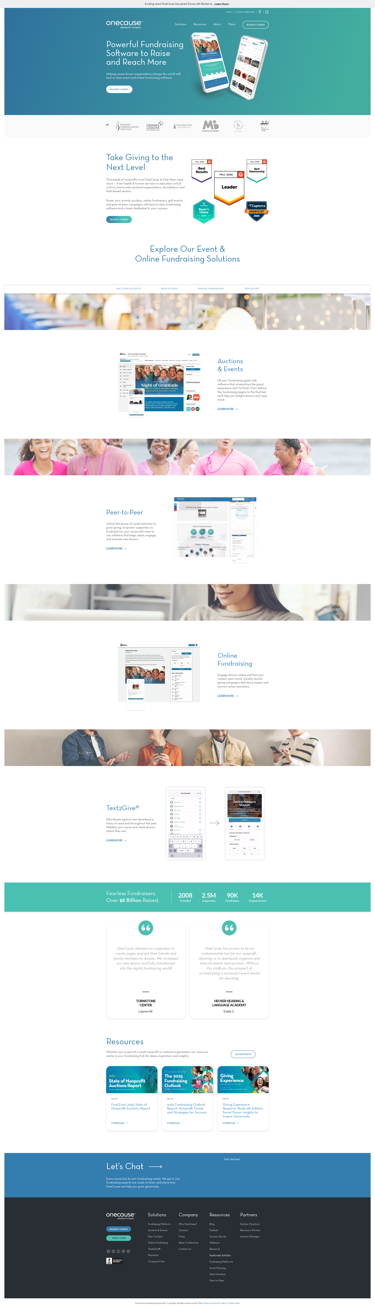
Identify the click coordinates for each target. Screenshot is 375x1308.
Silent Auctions (217, 1274)
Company (188, 1215)
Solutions (180, 24)
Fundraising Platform (159, 1224)
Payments (153, 1255)
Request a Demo (256, 24)
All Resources (243, 1054)
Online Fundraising (211, 288)
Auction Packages (249, 1236)
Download (117, 1123)
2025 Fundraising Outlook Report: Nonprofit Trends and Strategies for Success (186, 1108)
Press (182, 1236)
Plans (231, 24)
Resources (200, 24)
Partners (248, 1215)
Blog (211, 1224)
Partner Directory (250, 1224)
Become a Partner (250, 1230)
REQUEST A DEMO (119, 89)
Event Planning (217, 1268)
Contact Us (185, 1249)
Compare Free (156, 1261)
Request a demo (119, 1229)
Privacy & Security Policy (215, 1303)
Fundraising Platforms (221, 1262)
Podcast (213, 1230)
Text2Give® (251, 288)
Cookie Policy (234, 1303)
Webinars (214, 1242)
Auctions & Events (128, 288)
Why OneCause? (188, 1224)
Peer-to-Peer (169, 288)
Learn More (221, 3)
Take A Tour (119, 1238)
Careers (183, 1230)
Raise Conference (188, 1242)
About (217, 24)
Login (228, 12)
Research (214, 1249)
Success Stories (217, 1236)
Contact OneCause (244, 12)
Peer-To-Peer (155, 1236)
